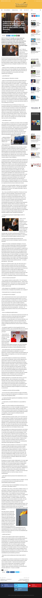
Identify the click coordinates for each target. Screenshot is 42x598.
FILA (31, 10)
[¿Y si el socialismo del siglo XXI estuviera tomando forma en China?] (33, 31)
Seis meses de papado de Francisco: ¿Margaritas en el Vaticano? (23, 580)
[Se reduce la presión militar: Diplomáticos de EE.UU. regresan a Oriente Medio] (33, 154)
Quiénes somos (15, 10)
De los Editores (7, 10)
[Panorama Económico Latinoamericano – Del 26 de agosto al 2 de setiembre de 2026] (33, 40)
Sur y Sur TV (26, 10)
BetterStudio (32, 595)
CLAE (21, 10)
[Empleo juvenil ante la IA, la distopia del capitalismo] (33, 23)
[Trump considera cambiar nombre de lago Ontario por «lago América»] (33, 89)
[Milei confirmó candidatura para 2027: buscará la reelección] (33, 97)
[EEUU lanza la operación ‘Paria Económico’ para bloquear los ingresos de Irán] (33, 137)
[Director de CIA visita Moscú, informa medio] (33, 81)
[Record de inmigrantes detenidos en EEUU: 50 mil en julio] (33, 49)
